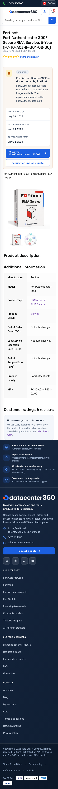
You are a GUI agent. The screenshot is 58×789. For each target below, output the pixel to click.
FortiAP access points (15, 592)
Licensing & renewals (14, 606)
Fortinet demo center (14, 659)
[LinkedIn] (6, 560)
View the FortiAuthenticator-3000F (25, 153)
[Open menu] (4, 11)
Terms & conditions (13, 718)
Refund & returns (12, 725)
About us (8, 690)
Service (35, 313)
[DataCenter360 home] (23, 11)
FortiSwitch (9, 599)
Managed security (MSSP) (17, 644)
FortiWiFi (8, 584)
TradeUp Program (12, 620)
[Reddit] (24, 560)
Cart (5, 711)
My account (9, 704)
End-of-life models (13, 613)
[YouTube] (32, 560)
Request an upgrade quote (28, 162)
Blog (5, 697)
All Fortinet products (14, 627)
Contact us (9, 673)
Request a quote (27, 550)
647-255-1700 (15, 537)
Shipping (31, 770)
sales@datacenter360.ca (21, 542)
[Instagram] (15, 560)
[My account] (44, 11)
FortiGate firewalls (13, 577)
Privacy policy (10, 733)
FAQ (5, 666)
